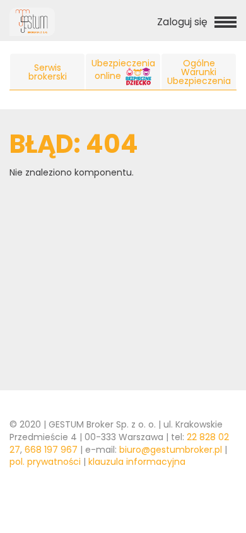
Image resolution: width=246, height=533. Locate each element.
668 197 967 (51, 449)
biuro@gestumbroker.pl (170, 449)
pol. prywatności (45, 461)
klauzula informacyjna (136, 461)
